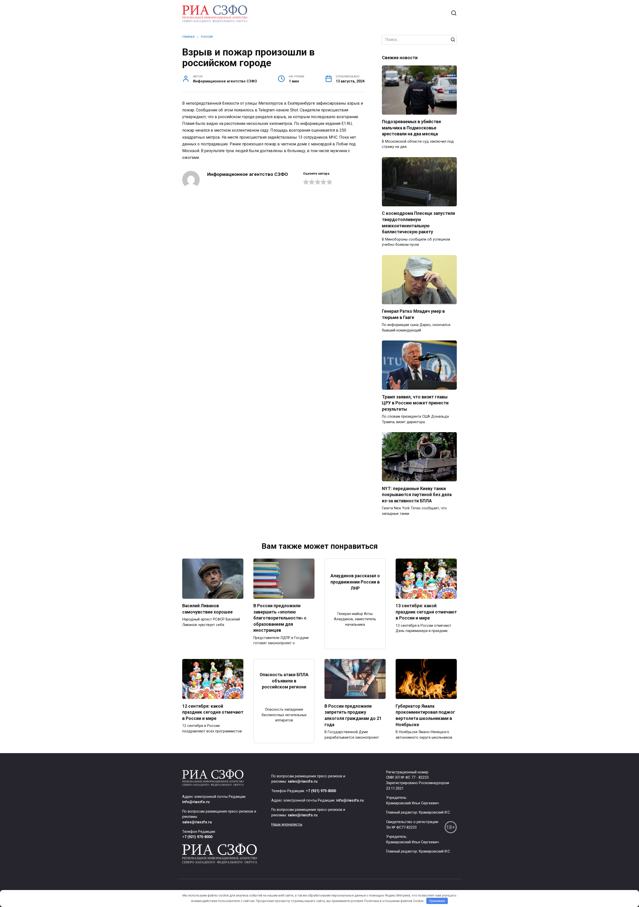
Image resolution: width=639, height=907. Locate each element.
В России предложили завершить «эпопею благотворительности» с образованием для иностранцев (280, 618)
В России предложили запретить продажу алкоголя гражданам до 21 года (353, 715)
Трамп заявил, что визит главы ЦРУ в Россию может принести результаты (415, 402)
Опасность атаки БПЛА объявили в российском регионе (284, 680)
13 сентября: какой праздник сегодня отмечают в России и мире (426, 611)
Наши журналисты (286, 824)
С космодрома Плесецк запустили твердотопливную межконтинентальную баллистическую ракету (418, 222)
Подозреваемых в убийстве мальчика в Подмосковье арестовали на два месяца (411, 127)
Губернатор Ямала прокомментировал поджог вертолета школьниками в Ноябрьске (425, 715)
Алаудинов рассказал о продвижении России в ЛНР (355, 582)
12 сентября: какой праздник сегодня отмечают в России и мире (212, 712)
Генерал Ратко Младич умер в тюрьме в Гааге (413, 314)
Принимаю (437, 901)
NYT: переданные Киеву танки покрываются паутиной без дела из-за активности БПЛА (417, 494)
